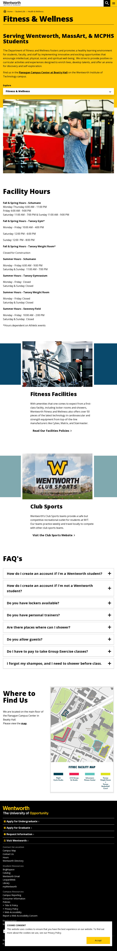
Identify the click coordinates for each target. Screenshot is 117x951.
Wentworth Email (11, 876)
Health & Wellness (35, 11)
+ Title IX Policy (10, 905)
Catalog (6, 872)
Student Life (20, 11)
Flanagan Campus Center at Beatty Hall (43, 72)
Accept (98, 940)
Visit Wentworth (16, 840)
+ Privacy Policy (10, 908)
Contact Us (8, 854)
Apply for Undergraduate (22, 821)
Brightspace (8, 869)
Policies (6, 902)
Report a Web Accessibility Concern (20, 915)
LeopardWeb (9, 879)
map (24, 723)
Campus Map (9, 850)
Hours (6, 857)
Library (6, 883)
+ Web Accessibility (12, 912)
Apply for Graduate (18, 827)
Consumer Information (14, 898)
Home (10, 11)
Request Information (19, 834)
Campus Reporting (12, 895)
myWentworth (10, 886)
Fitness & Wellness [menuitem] (18, 91)
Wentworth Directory (13, 860)
